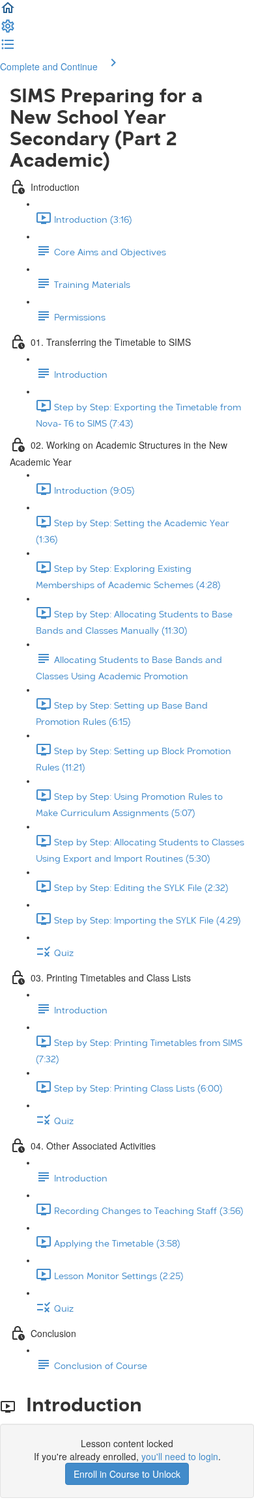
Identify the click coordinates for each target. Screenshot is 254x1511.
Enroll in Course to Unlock (127, 1473)
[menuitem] (8, 29)
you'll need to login (179, 1456)
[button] (8, 11)
